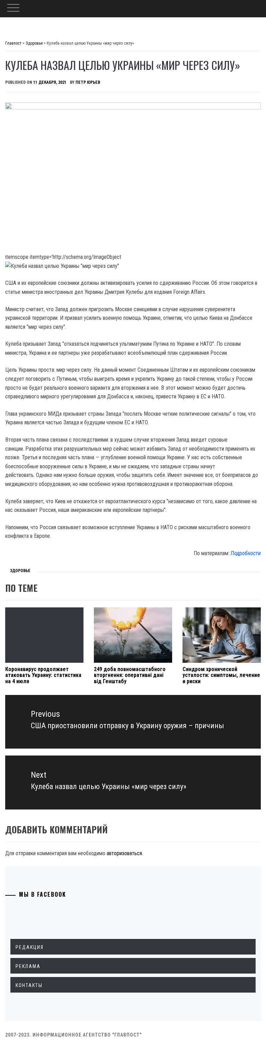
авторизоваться (124, 853)
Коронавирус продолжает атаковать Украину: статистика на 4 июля (43, 675)
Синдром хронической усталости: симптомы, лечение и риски (221, 675)
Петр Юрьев (88, 82)
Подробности (246, 553)
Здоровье (20, 570)
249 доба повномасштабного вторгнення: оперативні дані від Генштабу (130, 675)
